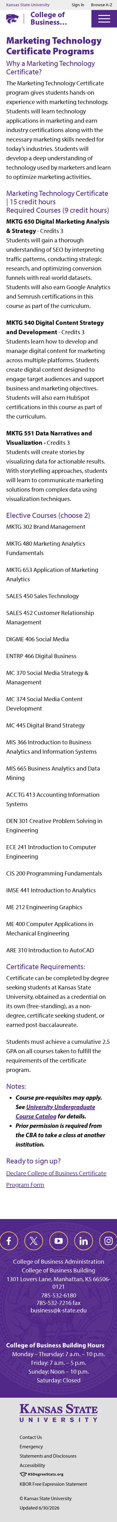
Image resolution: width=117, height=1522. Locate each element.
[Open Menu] (104, 18)
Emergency (31, 1447)
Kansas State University (28, 4)
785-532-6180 (58, 1295)
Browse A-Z (101, 4)
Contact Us (31, 1437)
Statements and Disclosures (48, 1456)
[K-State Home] (12, 18)
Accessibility (32, 1465)
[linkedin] (83, 1241)
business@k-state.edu (59, 1310)
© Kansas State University (46, 1498)
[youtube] (58, 1241)
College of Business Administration (56, 18)
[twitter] (33, 1241)
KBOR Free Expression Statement (53, 1484)
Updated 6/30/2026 (39, 1508)
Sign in (78, 4)
